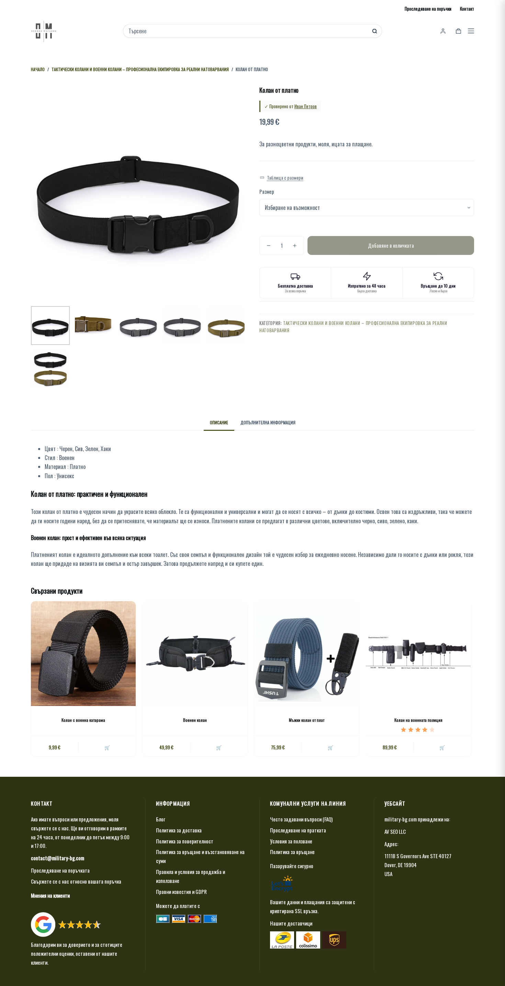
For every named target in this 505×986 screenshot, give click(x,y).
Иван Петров (305, 106)
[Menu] (471, 31)
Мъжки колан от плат (306, 720)
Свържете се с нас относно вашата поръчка (76, 881)
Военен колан (195, 720)
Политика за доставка (179, 830)
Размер (266, 191)
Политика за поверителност (184, 841)
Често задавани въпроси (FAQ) (301, 819)
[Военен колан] (195, 653)
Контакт (467, 8)
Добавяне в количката (391, 245)
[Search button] (374, 31)
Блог (160, 819)
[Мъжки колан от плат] (306, 653)
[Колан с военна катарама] (83, 653)
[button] (281, 177)
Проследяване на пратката (298, 830)
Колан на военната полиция (418, 720)
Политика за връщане (292, 851)
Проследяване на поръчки (428, 8)
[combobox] (247, 31)
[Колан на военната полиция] (418, 653)
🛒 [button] (330, 747)
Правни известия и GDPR (181, 891)
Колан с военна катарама (83, 720)
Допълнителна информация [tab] (267, 422)
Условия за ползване (291, 841)
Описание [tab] (219, 422)
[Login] (443, 31)
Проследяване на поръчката (60, 870)
